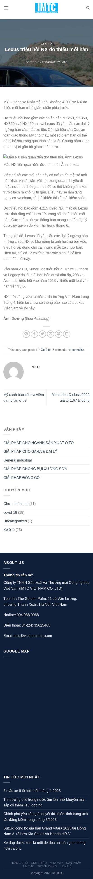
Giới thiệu (39, 863)
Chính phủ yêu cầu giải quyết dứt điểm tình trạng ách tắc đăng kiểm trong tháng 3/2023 (45, 816)
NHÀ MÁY (56, 863)
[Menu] (6, 8)
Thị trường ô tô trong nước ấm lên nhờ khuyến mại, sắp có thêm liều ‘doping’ (44, 802)
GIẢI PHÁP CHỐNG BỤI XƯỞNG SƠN (35, 469)
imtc (64, 62)
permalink (78, 349)
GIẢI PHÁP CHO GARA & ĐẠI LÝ (30, 451)
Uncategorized (15, 521)
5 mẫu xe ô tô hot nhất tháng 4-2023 (32, 791)
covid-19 (10, 512)
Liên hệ (65, 866)
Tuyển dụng (47, 866)
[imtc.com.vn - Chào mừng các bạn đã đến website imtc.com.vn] (46, 8)
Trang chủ (19, 863)
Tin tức (28, 866)
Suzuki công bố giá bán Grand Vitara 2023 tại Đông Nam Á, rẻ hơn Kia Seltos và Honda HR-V (44, 831)
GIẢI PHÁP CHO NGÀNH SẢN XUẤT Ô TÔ (38, 443)
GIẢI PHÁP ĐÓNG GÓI (21, 478)
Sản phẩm (73, 863)
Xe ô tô (46, 43)
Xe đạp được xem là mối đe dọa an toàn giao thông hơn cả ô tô (44, 845)
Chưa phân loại (15, 504)
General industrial (17, 460)
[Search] (88, 8)
